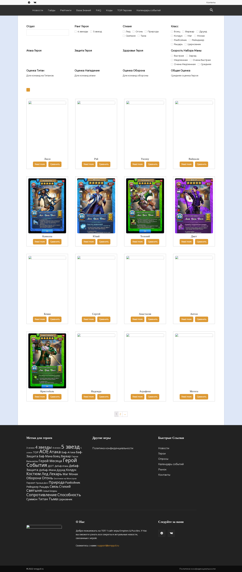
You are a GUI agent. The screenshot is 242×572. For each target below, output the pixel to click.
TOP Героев (124, 10)
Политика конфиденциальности (112, 448)
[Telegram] (29, 2)
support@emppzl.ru (108, 545)
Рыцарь (44, 486)
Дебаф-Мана (47, 470)
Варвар (66, 456)
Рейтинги (65, 10)
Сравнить (55, 164)
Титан (43, 499)
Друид (61, 470)
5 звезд (70, 446)
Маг (65, 474)
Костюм (33, 473)
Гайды (51, 10)
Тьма (53, 498)
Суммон (32, 499)
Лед (44, 473)
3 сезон (30, 447)
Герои (162, 453)
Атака (55, 451)
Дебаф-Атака (61, 466)
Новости (37, 10)
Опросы (163, 458)
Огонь (47, 477)
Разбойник (72, 483)
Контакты (211, 2)
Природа (56, 482)
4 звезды (43, 447)
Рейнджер (32, 486)
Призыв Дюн (42, 482)
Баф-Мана (45, 456)
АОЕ (44, 451)
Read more (40, 164)
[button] (211, 10)
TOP (36, 452)
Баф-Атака (68, 452)
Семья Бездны (50, 490)
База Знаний (83, 10)
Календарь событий (149, 10)
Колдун (71, 470)
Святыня (34, 490)
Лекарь (55, 473)
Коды (109, 10)
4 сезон (56, 447)
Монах (73, 474)
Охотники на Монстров (65, 478)
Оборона (33, 478)
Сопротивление (41, 494)
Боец (56, 456)
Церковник (65, 499)
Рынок (162, 469)
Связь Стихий (60, 487)
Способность (69, 494)
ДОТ (51, 466)
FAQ (98, 10)
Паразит (30, 482)
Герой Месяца (50, 461)
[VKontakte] (35, 2)
